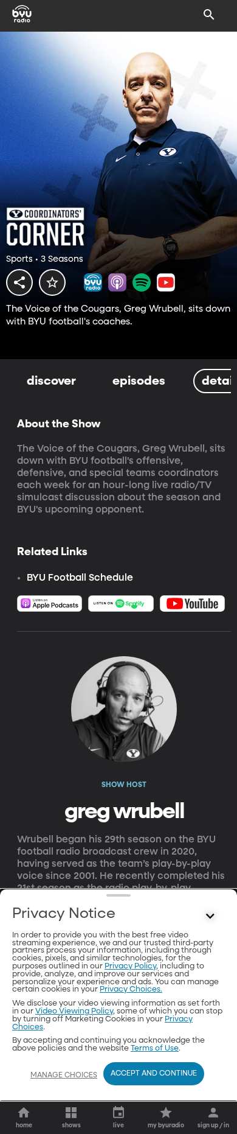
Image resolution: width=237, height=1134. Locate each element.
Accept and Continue (154, 1073)
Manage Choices (63, 1075)
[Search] (209, 14)
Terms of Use (155, 1048)
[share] (19, 282)
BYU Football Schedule (80, 578)
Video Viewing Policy (74, 1011)
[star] (52, 282)
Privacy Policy (130, 966)
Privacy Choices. (131, 989)
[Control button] (210, 916)
